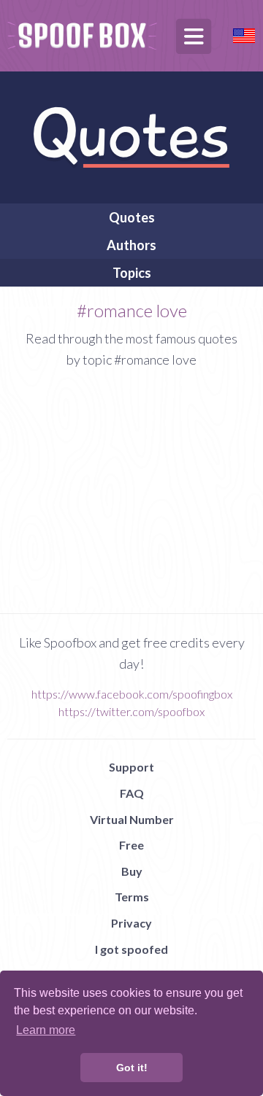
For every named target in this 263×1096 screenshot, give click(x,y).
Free (131, 845)
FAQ (132, 793)
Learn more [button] (45, 1030)
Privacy (131, 923)
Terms (132, 896)
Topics (132, 273)
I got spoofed (131, 949)
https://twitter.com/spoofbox (131, 711)
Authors (131, 245)
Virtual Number (132, 819)
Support (131, 767)
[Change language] (244, 34)
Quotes (132, 217)
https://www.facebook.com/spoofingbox (131, 694)
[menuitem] (131, 217)
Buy (131, 871)
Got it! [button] (132, 1067)
